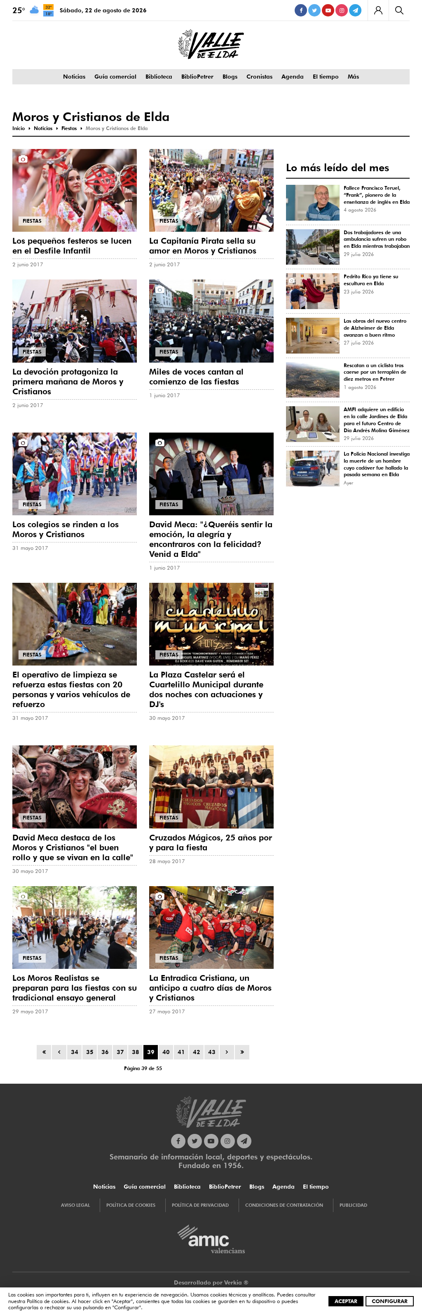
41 (181, 1052)
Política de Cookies (130, 1205)
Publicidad (353, 1205)
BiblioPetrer (197, 76)
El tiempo (326, 76)
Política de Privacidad (200, 1205)
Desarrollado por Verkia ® (211, 1282)
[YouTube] (328, 10)
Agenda (292, 76)
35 (90, 1052)
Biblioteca (158, 76)
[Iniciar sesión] (378, 10)
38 (135, 1052)
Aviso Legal (75, 1205)
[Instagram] (341, 10)
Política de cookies (47, 1301)
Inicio (44, 1052)
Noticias (74, 76)
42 (196, 1052)
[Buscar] (399, 10)
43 (212, 1052)
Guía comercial (115, 76)
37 (120, 1052)
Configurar (390, 1301)
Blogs (230, 76)
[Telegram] (355, 10)
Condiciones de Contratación (284, 1205)
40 (166, 1052)
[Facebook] (301, 10)
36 (105, 1052)
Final (242, 1052)
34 (74, 1052)
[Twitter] (314, 10)
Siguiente (227, 1052)
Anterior (59, 1052)
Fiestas (32, 221)
